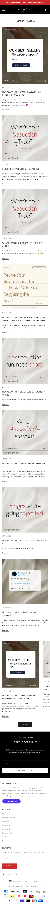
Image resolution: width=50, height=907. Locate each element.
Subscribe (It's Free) (25, 770)
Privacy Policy (6, 821)
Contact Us (6, 840)
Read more (5, 109)
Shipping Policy (7, 829)
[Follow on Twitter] (9, 874)
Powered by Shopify (34, 886)
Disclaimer (5, 837)
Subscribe (9, 866)
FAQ (3, 813)
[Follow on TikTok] (21, 874)
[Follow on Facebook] (3, 874)
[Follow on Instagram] (15, 874)
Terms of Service (7, 833)
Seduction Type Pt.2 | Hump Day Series (20, 169)
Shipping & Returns (8, 817)
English (35, 881)
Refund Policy (6, 825)
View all (25, 724)
